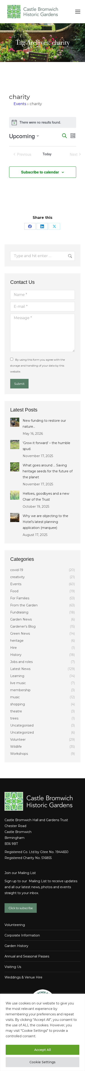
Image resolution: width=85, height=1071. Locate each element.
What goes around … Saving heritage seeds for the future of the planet (48, 471)
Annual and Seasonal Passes (27, 956)
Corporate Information (22, 935)
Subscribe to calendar (40, 172)
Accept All (42, 1050)
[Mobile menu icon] (77, 11)
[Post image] (14, 422)
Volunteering (15, 925)
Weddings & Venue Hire (23, 977)
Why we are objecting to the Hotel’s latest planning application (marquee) (45, 522)
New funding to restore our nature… (44, 424)
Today (47, 154)
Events (20, 104)
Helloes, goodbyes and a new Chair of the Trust (46, 497)
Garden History (16, 946)
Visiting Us (13, 967)
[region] (42, 1032)
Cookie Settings (42, 1062)
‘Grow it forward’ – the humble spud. (46, 446)
